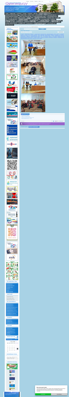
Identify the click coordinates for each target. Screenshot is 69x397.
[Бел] (39, 1)
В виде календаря (18, 337)
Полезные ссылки (9, 328)
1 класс (8, 290)
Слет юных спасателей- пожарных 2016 (28, 117)
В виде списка (16, 338)
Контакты (31, 1)
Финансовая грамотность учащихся (12, 323)
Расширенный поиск (10, 296)
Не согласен (59, 394)
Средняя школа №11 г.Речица (16, 3)
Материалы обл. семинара (11, 329)
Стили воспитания (10, 284)
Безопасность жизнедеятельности (12, 307)
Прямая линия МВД (10, 291)
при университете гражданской (11, 313)
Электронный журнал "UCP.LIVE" (12, 310)
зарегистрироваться (33, 124)
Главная (27, 1)
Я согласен (43, 394)
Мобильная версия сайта (11, 299)
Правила (36, 1)
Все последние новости (10, 298)
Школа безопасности (10, 304)
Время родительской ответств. (11, 308)
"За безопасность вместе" (25, 115)
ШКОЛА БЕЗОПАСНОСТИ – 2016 (27, 118)
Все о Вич (8, 288)
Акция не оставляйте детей (26, 116)
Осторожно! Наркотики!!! (10, 285)
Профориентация (9, 321)
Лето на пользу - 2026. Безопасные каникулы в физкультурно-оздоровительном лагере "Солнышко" (12, 358)
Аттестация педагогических (11, 332)
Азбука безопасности (10, 305)
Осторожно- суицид (10, 287)
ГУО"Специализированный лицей (12, 311)
